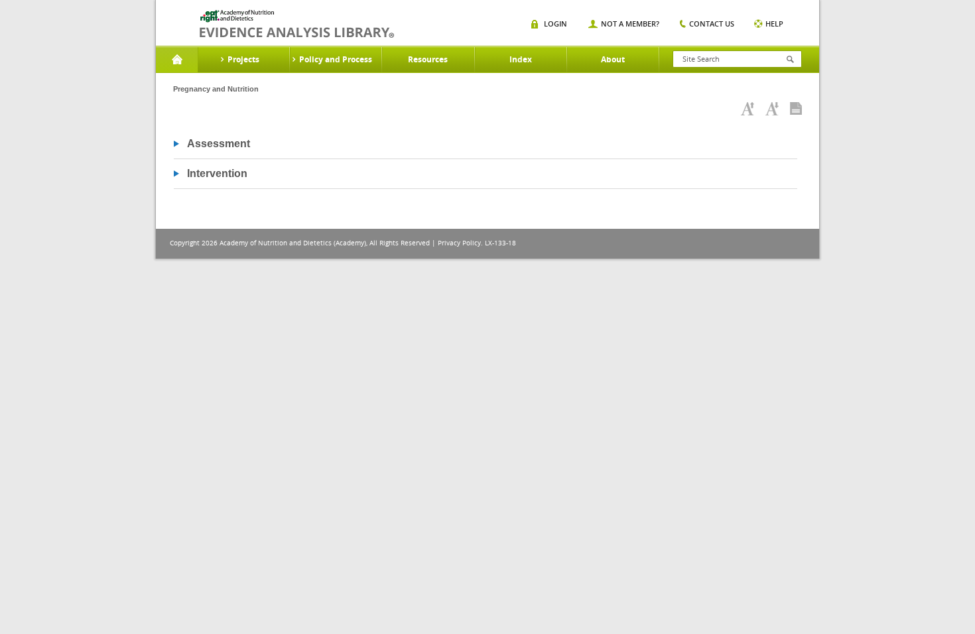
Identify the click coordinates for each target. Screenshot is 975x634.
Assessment (218, 143)
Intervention (217, 173)
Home (177, 59)
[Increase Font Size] (747, 108)
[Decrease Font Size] (772, 108)
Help (774, 24)
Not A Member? (630, 24)
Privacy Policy (459, 243)
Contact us (711, 24)
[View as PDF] (796, 108)
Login (555, 24)
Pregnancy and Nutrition (216, 89)
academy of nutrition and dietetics (297, 24)
